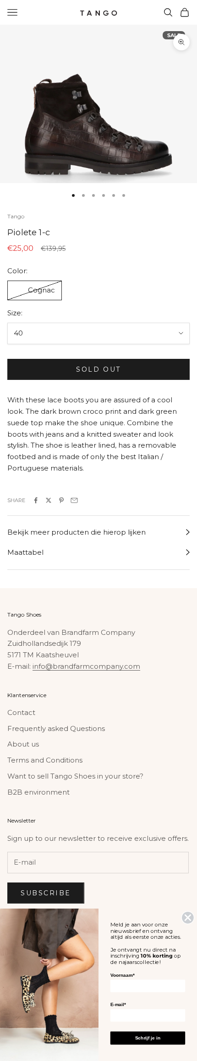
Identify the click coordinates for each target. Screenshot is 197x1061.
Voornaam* (122, 975)
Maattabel (25, 552)
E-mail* (118, 1004)
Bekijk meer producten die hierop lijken (76, 532)
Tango (16, 216)
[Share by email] (74, 500)
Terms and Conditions (44, 760)
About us (23, 744)
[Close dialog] (188, 917)
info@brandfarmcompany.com (86, 666)
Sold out (98, 369)
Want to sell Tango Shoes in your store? (75, 776)
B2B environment (38, 792)
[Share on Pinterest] (61, 500)
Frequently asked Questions (56, 728)
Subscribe (46, 893)
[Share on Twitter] (48, 500)
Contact (21, 712)
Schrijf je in (147, 1037)
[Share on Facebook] (35, 500)
